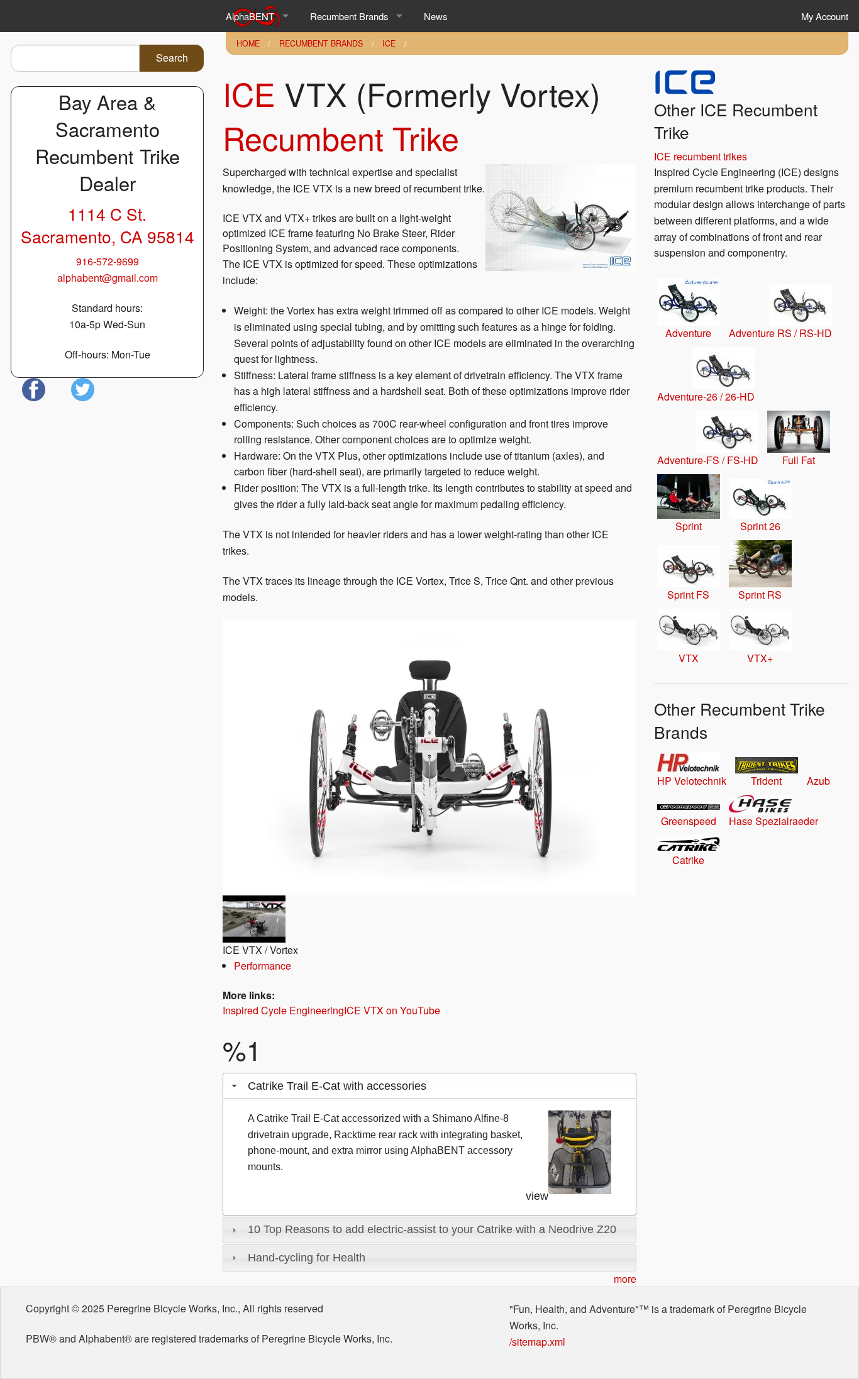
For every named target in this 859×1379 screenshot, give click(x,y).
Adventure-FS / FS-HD (707, 460)
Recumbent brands (349, 16)
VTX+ (760, 658)
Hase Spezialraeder (773, 821)
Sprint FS (688, 594)
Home (248, 43)
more (625, 1278)
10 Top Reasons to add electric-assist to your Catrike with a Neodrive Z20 (432, 1229)
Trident (766, 780)
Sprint (688, 526)
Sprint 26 (760, 526)
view (537, 1196)
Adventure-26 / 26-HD (706, 396)
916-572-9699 (107, 261)
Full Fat (798, 460)
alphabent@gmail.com (107, 277)
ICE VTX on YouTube (392, 1010)
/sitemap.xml (537, 1341)
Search (172, 57)
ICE (389, 43)
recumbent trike (341, 137)
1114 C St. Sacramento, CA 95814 (107, 225)
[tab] (429, 1086)
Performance (262, 965)
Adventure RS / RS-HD (780, 333)
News (435, 16)
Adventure (688, 333)
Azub (818, 780)
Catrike (688, 860)
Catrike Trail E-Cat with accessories (337, 1086)
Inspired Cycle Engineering (283, 1010)
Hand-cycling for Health (306, 1257)
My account (824, 16)
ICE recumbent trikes (700, 156)
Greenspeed (688, 821)
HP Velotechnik (691, 780)
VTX (689, 658)
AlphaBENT (250, 16)
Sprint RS (760, 594)
